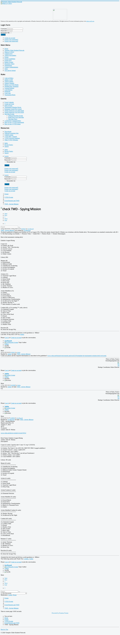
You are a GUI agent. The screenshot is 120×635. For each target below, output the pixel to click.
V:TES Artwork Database (12, 138)
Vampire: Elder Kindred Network (14, 50)
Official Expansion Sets (11, 133)
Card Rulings (8, 90)
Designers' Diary (9, 64)
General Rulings (9, 88)
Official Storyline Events (15, 115)
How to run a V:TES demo (12, 124)
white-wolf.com (90, 21)
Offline (6, 344)
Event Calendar (9, 102)
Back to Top (4, 629)
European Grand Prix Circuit (13, 109)
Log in (3, 34)
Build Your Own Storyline (16, 117)
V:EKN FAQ (8, 54)
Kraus (14, 595)
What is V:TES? (9, 52)
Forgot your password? (11, 41)
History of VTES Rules (11, 85)
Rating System (8, 62)
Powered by (55, 613)
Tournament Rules (9, 95)
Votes (6, 69)
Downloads (7, 131)
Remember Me (5, 33)
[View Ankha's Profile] (9, 375)
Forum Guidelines (9, 59)
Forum (6, 57)
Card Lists (7, 93)
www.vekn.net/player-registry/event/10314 (13, 433)
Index (6, 143)
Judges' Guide (8, 80)
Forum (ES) (8, 60)
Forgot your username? (11, 39)
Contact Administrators (11, 67)
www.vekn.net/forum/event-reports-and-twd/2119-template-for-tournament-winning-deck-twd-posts (76, 355)
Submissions (8, 65)
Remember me (11, 162)
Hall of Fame (8, 105)
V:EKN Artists (8, 135)
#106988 (13, 385)
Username (4, 29)
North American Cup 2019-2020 (14, 110)
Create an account (9, 38)
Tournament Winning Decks (12, 107)
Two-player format (10, 70)
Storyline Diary (12, 119)
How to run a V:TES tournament (14, 122)
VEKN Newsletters (10, 55)
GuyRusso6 (31, 229)
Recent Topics (8, 145)
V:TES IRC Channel (10, 136)
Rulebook (7, 91)
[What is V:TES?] (6, 3)
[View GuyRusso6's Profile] (11, 342)
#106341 (23, 229)
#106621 (13, 352)
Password (4, 30)
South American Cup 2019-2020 (14, 112)
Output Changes (9, 83)
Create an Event (9, 104)
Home (6, 48)
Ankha (22, 334)
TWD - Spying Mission (7, 230)
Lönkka (26, 559)
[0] (118, 365)
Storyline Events (9, 114)
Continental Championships (12, 121)
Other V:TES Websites (11, 140)
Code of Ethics (8, 78)
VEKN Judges (8, 81)
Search (6, 146)
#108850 (12, 418)
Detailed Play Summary (11, 86)
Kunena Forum (63, 613)
